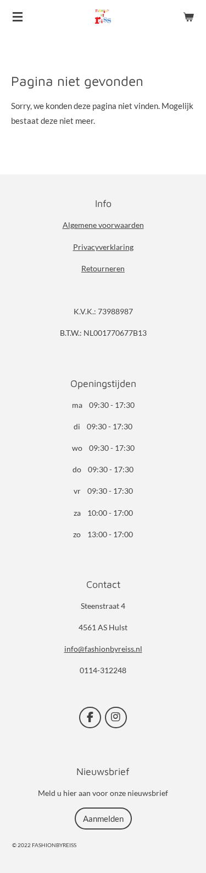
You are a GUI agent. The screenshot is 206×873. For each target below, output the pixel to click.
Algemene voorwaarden (103, 225)
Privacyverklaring (103, 247)
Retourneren (103, 268)
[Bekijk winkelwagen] (188, 17)
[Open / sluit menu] (17, 17)
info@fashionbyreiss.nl (103, 648)
